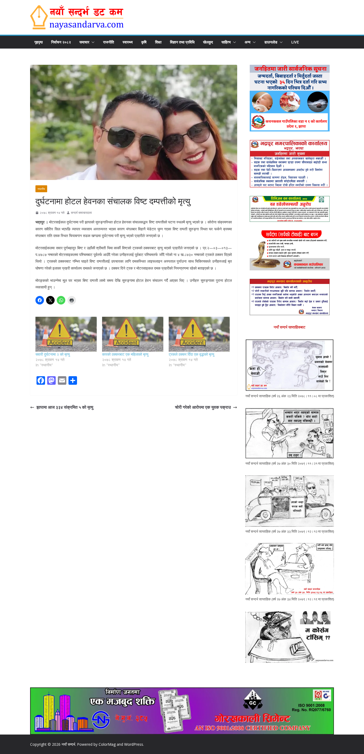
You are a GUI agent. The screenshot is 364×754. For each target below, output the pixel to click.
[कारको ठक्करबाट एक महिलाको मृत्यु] (132, 334)
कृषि (144, 42)
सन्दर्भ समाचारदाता (81, 212)
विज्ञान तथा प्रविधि (182, 42)
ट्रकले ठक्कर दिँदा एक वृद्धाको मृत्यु (191, 354)
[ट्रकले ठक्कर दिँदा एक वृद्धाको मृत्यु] (199, 334)
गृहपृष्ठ (38, 42)
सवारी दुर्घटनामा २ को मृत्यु (52, 354)
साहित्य (226, 42)
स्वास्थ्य (128, 42)
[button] (92, 42)
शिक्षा (158, 42)
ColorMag (107, 744)
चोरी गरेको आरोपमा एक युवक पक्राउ (203, 407)
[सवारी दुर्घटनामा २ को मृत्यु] (66, 334)
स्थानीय (41, 189)
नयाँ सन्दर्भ (68, 744)
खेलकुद (208, 42)
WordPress (133, 744)
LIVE (295, 42)
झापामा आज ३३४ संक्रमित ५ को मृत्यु (65, 407)
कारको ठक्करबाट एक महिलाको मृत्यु (125, 354)
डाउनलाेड (270, 42)
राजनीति (108, 42)
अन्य (247, 42)
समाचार (84, 42)
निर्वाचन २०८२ (61, 42)
